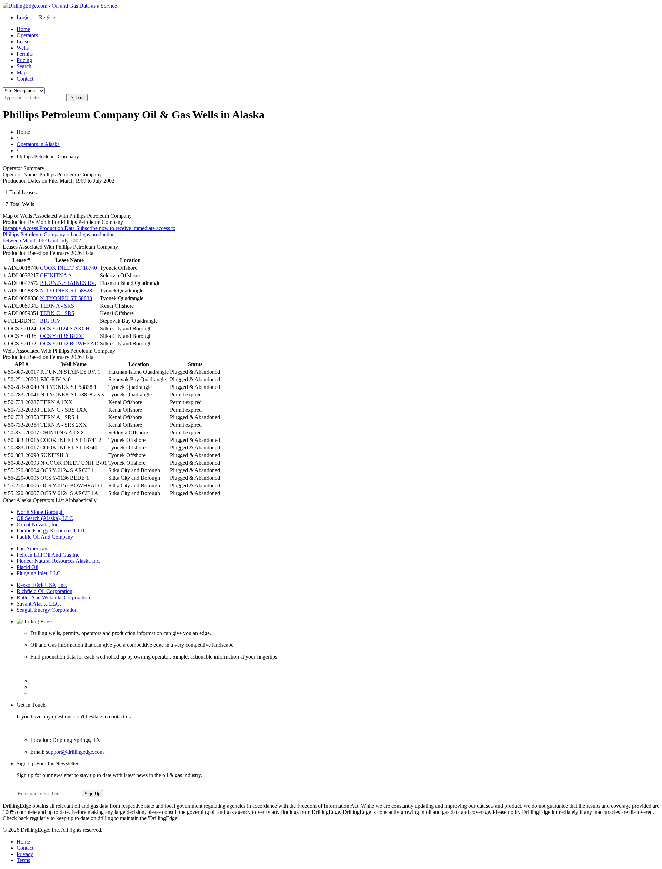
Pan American (32, 548)
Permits (25, 54)
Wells (23, 48)
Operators (27, 35)
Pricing (24, 60)
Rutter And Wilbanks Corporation (53, 597)
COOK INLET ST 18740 (68, 268)
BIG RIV (50, 321)
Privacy (25, 854)
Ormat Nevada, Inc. (38, 524)
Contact (25, 79)
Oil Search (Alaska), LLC (45, 518)
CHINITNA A (56, 275)
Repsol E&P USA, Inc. (42, 585)
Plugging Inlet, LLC (39, 573)
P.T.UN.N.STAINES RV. (68, 283)
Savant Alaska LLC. (39, 604)
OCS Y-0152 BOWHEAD (69, 343)
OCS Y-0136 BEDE (62, 336)
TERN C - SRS (57, 313)
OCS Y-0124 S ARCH (65, 328)
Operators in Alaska (38, 144)
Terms (23, 860)
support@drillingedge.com (75, 752)
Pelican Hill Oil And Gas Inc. (49, 555)
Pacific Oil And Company (45, 537)
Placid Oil (27, 567)
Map (22, 72)
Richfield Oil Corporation (44, 591)
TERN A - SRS (57, 306)
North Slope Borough (40, 512)
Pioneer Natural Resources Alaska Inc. (58, 561)
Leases (24, 41)
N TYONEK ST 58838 (66, 298)
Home (23, 29)
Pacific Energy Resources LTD (50, 531)
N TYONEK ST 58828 (66, 290)
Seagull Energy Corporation (47, 610)
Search (24, 66)
